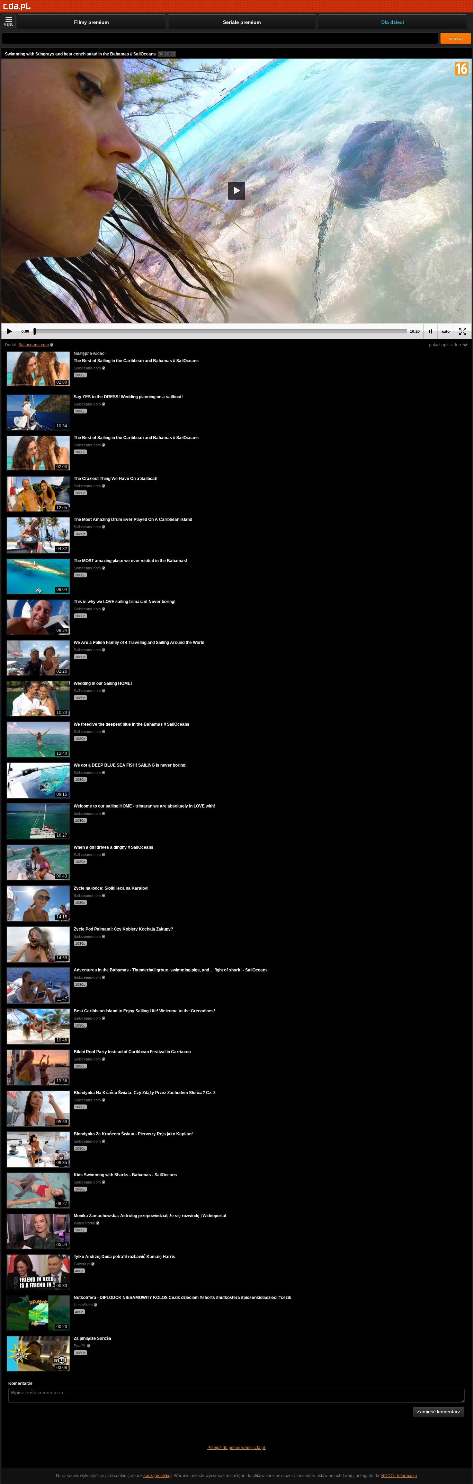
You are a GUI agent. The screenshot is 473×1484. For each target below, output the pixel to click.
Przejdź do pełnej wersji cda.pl (236, 1447)
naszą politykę (156, 1475)
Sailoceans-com (33, 344)
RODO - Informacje (399, 1475)
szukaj (456, 38)
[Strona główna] (17, 6)
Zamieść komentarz (438, 1411)
